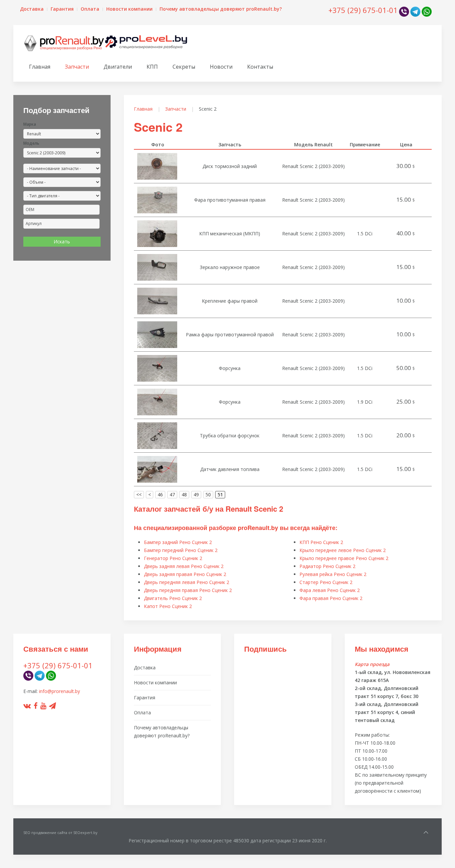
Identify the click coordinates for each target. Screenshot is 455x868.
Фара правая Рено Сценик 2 (330, 598)
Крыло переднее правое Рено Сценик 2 (343, 558)
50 (208, 494)
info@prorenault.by (59, 691)
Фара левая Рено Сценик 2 (329, 590)
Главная (39, 66)
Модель (31, 143)
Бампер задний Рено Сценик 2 (178, 542)
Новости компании (129, 9)
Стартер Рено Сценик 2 (325, 582)
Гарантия (62, 9)
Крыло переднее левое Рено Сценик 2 (342, 550)
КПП (152, 66)
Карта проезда (372, 664)
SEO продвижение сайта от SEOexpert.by (60, 832)
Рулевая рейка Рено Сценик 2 (332, 574)
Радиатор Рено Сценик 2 (327, 566)
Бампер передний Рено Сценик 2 (181, 550)
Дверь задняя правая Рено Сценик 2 (185, 574)
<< (139, 494)
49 (196, 494)
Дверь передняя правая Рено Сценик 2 (188, 590)
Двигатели (118, 66)
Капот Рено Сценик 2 (168, 606)
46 (160, 494)
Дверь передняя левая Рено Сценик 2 (186, 582)
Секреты (184, 66)
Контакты (260, 66)
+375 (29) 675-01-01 (363, 10)
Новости (221, 66)
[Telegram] (415, 11)
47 (172, 494)
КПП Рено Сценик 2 (321, 542)
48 (184, 494)
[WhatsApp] (427, 11)
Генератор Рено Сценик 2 (173, 558)
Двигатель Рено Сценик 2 (173, 598)
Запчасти (77, 66)
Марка (29, 124)
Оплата (90, 9)
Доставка (32, 9)
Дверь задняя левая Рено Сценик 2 (184, 566)
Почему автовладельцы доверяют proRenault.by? (221, 9)
